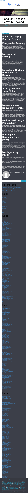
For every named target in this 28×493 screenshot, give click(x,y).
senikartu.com (4, 319)
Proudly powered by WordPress (8, 491)
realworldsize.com (5, 335)
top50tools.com (5, 242)
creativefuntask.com (5, 424)
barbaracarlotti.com (5, 292)
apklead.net (4, 477)
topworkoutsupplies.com (6, 407)
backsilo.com (4, 365)
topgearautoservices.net (6, 466)
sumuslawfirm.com (5, 369)
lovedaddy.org (4, 360)
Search (3, 178)
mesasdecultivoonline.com (7, 339)
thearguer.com (4, 352)
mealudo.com (4, 356)
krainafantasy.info (5, 317)
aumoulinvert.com (5, 283)
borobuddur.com (5, 421)
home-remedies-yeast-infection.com (8, 403)
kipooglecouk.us (5, 282)
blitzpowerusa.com (5, 343)
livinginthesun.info (5, 321)
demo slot (4, 200)
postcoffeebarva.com (6, 332)
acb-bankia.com (5, 362)
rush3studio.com (5, 314)
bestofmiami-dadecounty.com (7, 405)
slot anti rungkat (9, 480)
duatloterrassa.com (5, 446)
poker (3, 210)
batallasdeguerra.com (6, 252)
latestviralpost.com (5, 341)
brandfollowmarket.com (6, 376)
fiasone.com (4, 355)
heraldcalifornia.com (5, 433)
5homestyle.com (5, 301)
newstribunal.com (5, 399)
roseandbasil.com (5, 271)
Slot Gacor (9, 170)
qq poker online (5, 488)
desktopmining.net (5, 293)
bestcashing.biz (5, 260)
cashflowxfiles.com (5, 348)
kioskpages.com (5, 455)
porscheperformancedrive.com (7, 448)
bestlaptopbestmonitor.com (7, 270)
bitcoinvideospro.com (6, 325)
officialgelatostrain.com (6, 458)
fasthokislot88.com (5, 436)
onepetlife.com (5, 461)
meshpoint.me (4, 328)
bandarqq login (23, 482)
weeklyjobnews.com (5, 377)
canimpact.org (4, 288)
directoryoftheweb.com (6, 312)
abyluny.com (4, 475)
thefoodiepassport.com (6, 284)
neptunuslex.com (5, 224)
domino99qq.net (5, 311)
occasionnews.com (5, 384)
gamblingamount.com (6, 382)
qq (2, 207)
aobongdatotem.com (6, 402)
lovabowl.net (4, 397)
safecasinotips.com (5, 437)
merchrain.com (5, 472)
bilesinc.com (4, 248)
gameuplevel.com (5, 418)
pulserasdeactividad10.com (7, 291)
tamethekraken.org (5, 449)
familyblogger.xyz (5, 440)
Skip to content (2, 0)
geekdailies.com (5, 471)
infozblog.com (4, 264)
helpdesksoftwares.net (6, 396)
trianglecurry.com (5, 456)
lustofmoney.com (5, 385)
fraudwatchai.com (5, 416)
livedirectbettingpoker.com (7, 358)
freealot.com (4, 429)
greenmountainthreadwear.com (7, 371)
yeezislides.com (5, 401)
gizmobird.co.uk (5, 221)
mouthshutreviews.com (6, 408)
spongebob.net (5, 329)
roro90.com (4, 315)
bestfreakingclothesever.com (7, 367)
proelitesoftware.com (6, 439)
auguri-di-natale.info (5, 225)
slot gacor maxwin (10, 482)
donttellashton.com (5, 313)
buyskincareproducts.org (6, 295)
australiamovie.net (5, 220)
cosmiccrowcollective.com (6, 326)
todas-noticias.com (5, 318)
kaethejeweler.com (5, 459)
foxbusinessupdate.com (6, 359)
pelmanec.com (5, 310)
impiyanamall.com (5, 412)
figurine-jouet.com (5, 467)
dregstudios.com (5, 253)
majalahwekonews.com (6, 309)
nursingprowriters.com (6, 370)
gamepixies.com (5, 434)
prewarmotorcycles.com (6, 234)
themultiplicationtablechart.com (7, 298)
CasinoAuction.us (5, 281)
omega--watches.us (5, 226)
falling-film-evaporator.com (7, 368)
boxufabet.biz (4, 465)
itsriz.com (4, 322)
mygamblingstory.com (6, 308)
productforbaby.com (5, 337)
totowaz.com (4, 374)
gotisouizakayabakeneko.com (7, 327)
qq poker (10, 483)
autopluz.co (4, 230)
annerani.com (4, 244)
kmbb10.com (4, 349)
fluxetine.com (4, 277)
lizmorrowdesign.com (6, 453)
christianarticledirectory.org (7, 300)
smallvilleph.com (5, 250)
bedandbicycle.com (5, 432)
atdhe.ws (4, 273)
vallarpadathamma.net (6, 334)
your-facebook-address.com (7, 468)
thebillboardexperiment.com (7, 462)
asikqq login (4, 206)
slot (3, 205)
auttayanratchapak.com (6, 331)
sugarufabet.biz (5, 464)
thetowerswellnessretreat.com (7, 457)
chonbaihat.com (5, 265)
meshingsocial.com (5, 351)
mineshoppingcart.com (6, 406)
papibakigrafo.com (5, 286)
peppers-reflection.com (6, 387)
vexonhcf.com (4, 231)
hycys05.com (4, 344)
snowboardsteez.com (6, 346)
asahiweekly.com (5, 430)
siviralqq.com (4, 366)
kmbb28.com (4, 473)
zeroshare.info (4, 247)
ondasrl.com (4, 451)
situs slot (3, 201)
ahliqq (3, 209)
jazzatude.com (5, 245)
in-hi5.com (4, 316)
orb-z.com (4, 338)
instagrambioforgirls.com (6, 347)
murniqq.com (17, 487)
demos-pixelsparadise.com (7, 232)
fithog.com (4, 269)
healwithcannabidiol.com (6, 454)
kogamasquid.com (5, 297)
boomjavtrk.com (5, 476)
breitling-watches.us (5, 227)
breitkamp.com (5, 443)
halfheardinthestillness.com (7, 275)
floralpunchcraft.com (6, 354)
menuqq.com (4, 479)
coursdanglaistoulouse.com (7, 223)
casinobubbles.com (5, 411)
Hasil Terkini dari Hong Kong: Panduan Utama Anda (11, 189)
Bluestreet (19, 491)
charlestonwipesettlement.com (7, 375)
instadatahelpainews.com (6, 470)
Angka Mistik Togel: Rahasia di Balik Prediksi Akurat (11, 187)
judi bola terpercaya (8, 486)
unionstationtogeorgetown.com (7, 427)
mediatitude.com (5, 233)
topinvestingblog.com (6, 241)
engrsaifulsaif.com (5, 425)
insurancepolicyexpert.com (7, 238)
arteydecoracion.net (5, 268)
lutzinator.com (4, 450)
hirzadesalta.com (5, 409)
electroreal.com (5, 404)
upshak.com (4, 364)
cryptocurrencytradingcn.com (7, 373)
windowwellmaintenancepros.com (8, 389)
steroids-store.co (5, 267)
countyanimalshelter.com (6, 378)
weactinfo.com (4, 350)
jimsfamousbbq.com (5, 219)
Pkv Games (11, 24)
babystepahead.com (6, 380)
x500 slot (18, 480)
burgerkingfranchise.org (6, 333)
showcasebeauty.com (6, 237)
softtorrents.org (5, 445)
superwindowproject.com (6, 285)
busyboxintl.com (5, 330)
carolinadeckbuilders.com (6, 240)
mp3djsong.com (5, 222)
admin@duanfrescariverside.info (9, 169)
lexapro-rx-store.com (6, 294)
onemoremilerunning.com (6, 345)
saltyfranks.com (5, 243)
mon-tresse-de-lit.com (6, 463)
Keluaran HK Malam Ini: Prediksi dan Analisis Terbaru (11, 190)
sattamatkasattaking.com (6, 460)
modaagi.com (4, 249)
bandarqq (4, 197)
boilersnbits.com (5, 340)
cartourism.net (4, 289)
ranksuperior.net (5, 379)
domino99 (19, 479)
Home (6, 24)
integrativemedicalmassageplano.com (9, 361)
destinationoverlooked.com (7, 381)
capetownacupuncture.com (7, 324)
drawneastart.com (5, 435)
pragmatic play (23, 480)
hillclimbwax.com (5, 383)
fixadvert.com (4, 229)
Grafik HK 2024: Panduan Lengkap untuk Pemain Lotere (12, 188)
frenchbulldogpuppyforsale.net (7, 296)
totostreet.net (4, 414)
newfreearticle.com (5, 342)
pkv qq (3, 199)
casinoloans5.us (5, 280)
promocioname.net (5, 258)
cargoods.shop (5, 323)
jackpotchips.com (5, 438)
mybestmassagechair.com (7, 276)
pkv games (4, 208)
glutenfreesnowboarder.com (7, 452)
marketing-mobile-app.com (7, 353)
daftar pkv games (5, 198)
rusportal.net (4, 320)
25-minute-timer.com (5, 423)
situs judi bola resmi (10, 487)
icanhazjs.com (4, 287)
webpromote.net (5, 266)
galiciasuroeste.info (5, 251)
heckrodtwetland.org (6, 274)
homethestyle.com (5, 419)
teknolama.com (5, 336)
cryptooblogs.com (5, 417)
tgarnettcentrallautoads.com (7, 228)
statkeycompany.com (6, 239)
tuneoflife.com (4, 388)
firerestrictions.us (5, 261)
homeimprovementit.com (6, 398)
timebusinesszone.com (6, 386)
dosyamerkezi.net (5, 236)
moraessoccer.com (5, 254)
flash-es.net (4, 363)
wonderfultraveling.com (6, 257)
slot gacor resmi (16, 482)
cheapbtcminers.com (6, 426)
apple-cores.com (5, 290)
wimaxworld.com (5, 259)
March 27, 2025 (5, 33)
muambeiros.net (5, 263)
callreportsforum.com (6, 474)
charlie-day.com (5, 357)
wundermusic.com (5, 422)
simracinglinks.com (5, 235)
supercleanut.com (5, 431)
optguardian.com (5, 413)
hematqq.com (22, 487)
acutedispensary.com (6, 372)
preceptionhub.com (5, 400)
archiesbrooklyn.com (6, 262)
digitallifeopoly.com (5, 410)
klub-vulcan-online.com (6, 442)
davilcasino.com (5, 415)
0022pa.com (4, 246)
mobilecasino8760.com (6, 278)
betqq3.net (4, 279)
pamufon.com (4, 447)
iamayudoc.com (5, 428)
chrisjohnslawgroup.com (6, 441)
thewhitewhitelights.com (6, 272)
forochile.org (4, 255)
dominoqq (4, 203)
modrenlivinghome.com (6, 469)
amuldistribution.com (6, 420)
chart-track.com (5, 256)
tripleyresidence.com (6, 444)
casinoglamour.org (5, 299)
